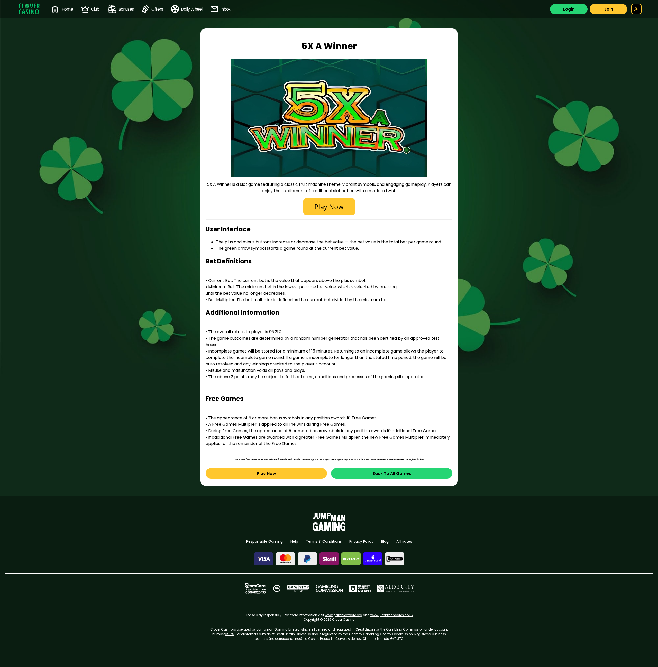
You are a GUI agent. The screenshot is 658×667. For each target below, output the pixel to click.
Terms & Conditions (324, 541)
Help (294, 541)
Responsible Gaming (264, 541)
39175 (229, 634)
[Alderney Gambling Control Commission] (396, 588)
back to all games (391, 473)
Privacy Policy (361, 541)
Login (568, 9)
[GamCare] (255, 588)
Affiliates (404, 541)
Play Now (266, 473)
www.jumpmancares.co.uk (391, 615)
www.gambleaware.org (343, 615)
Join (608, 9)
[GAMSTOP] (298, 588)
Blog (385, 541)
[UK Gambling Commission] (329, 588)
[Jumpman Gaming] (329, 529)
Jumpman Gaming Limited (278, 629)
